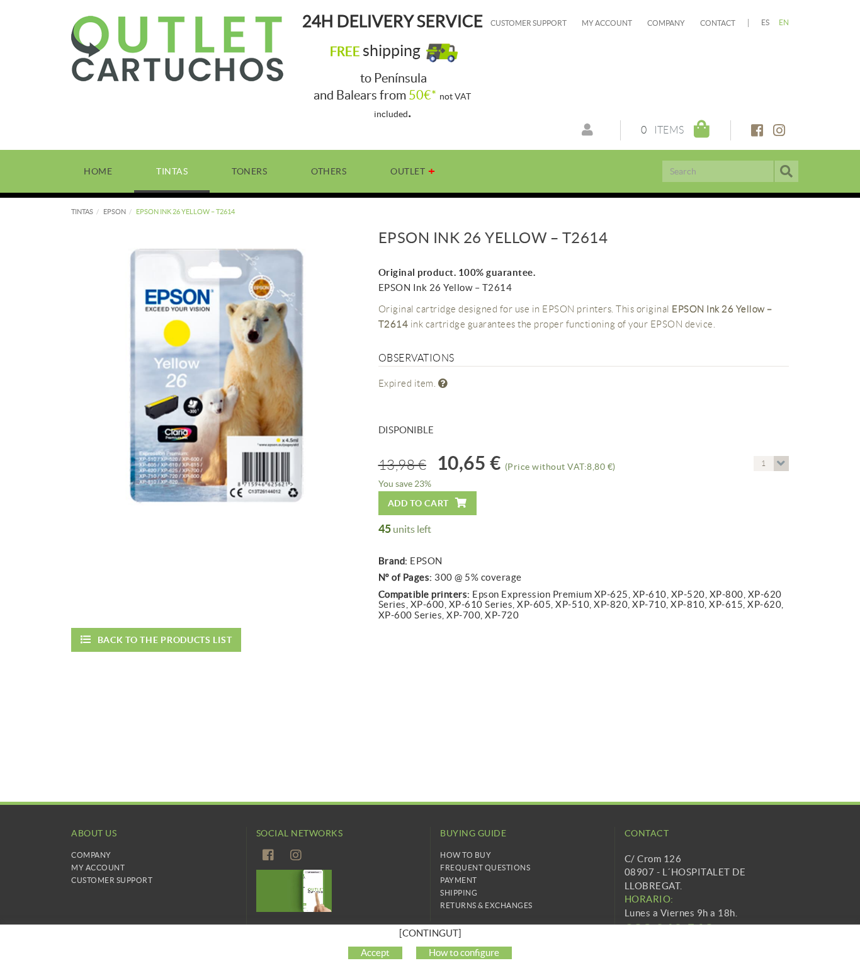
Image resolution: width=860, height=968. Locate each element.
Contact (717, 23)
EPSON (114, 211)
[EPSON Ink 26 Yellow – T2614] (215, 374)
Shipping (458, 893)
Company (666, 23)
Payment (458, 880)
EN (784, 22)
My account (607, 23)
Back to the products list (165, 640)
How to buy (465, 855)
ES (765, 22)
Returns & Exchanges (486, 905)
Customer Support (528, 23)
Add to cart (419, 503)
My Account (98, 867)
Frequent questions (485, 867)
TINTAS (82, 211)
